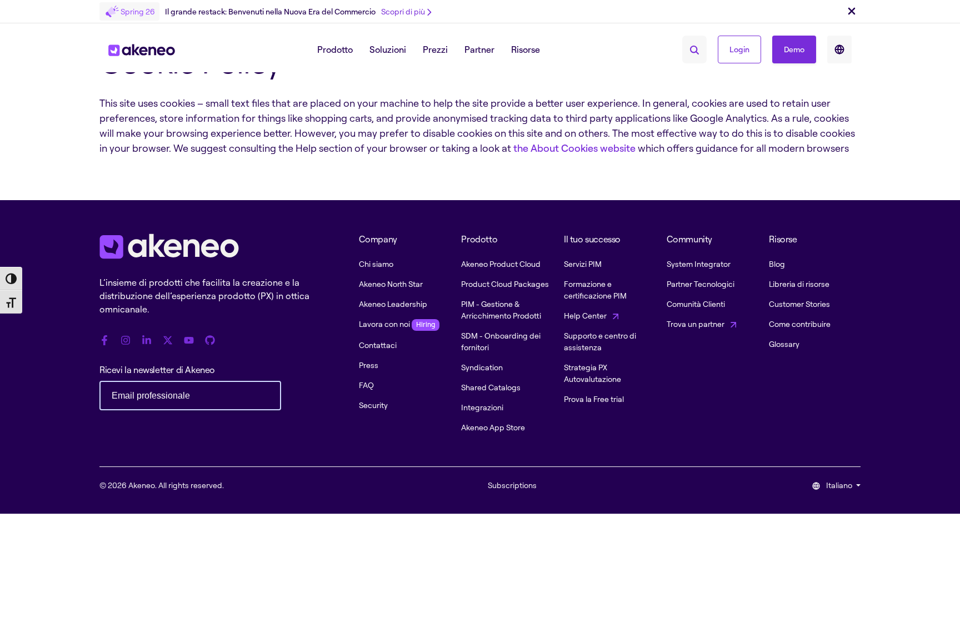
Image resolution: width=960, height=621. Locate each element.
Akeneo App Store (493, 427)
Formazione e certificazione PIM (595, 289)
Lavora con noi (397, 324)
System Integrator (699, 264)
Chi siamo (376, 264)
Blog (777, 264)
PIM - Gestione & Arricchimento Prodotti (501, 309)
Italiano (839, 485)
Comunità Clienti (696, 304)
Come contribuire (800, 324)
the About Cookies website (574, 148)
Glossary (784, 344)
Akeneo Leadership (393, 304)
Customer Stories (799, 304)
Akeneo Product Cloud (501, 264)
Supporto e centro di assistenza (600, 341)
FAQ (366, 385)
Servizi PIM (583, 264)
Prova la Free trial (594, 399)
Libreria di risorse (799, 284)
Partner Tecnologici (700, 284)
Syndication (482, 367)
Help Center (586, 315)
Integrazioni (482, 407)
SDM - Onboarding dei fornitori (501, 341)
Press (368, 365)
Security (373, 405)
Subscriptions (512, 485)
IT (839, 49)
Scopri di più (403, 11)
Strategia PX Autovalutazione (592, 373)
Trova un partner (696, 324)
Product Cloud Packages (505, 284)
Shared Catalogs (491, 387)
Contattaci (378, 345)
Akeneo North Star (391, 284)
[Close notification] (852, 12)
